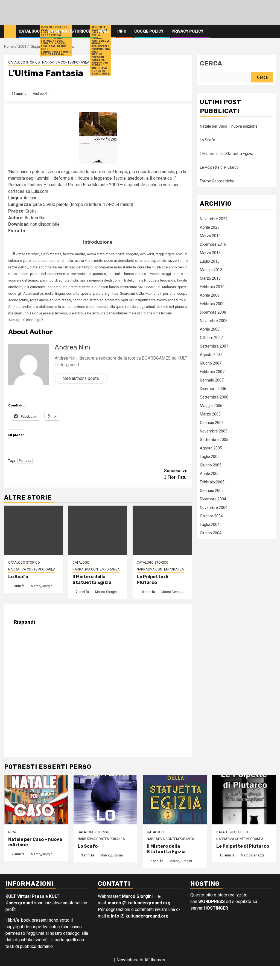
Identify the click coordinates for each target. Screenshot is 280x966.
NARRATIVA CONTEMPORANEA (65, 62)
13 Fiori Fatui (175, 474)
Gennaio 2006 (212, 422)
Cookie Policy (149, 31)
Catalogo (29, 31)
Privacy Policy (187, 31)
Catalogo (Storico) (69, 31)
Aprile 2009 (210, 295)
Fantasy (25, 460)
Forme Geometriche (217, 181)
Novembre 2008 (214, 321)
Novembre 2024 (214, 219)
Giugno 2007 (210, 363)
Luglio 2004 (210, 524)
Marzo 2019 (210, 236)
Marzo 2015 (210, 253)
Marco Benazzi (172, 592)
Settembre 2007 (214, 346)
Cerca (211, 63)
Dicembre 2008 (213, 312)
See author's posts (81, 378)
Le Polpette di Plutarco (152, 579)
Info (121, 31)
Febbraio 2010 (212, 287)
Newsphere (127, 959)
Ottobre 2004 (211, 516)
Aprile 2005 (210, 473)
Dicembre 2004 (213, 499)
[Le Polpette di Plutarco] (162, 530)
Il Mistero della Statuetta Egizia (91, 579)
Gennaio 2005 (212, 490)
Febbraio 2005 (212, 482)
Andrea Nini (41, 94)
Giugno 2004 (210, 533)
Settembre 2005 (214, 439)
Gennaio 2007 (212, 380)
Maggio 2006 (211, 405)
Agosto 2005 (211, 448)
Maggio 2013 (211, 270)
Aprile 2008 (210, 329)
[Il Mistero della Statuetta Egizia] (97, 530)
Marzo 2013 (210, 278)
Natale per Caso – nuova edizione (229, 126)
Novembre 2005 (214, 431)
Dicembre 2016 (213, 244)
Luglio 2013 (210, 261)
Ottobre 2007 (211, 338)
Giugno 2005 (210, 465)
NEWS (12, 832)
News (103, 31)
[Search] (272, 31)
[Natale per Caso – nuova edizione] (36, 799)
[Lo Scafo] (33, 530)
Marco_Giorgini (42, 586)
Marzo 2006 (210, 414)
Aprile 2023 (210, 227)
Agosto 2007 (211, 354)
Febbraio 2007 (212, 371)
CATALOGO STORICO (24, 62)
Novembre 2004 (214, 507)
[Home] (10, 31)
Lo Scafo (18, 576)
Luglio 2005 (210, 456)
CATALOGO (80, 562)
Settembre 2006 (214, 397)
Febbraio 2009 (212, 304)
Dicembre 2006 (213, 388)
